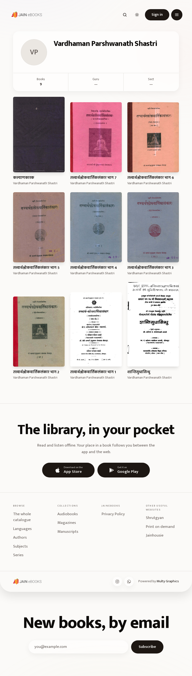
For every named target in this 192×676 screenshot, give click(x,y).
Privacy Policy (113, 514)
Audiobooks (67, 514)
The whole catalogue (22, 517)
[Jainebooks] (26, 14)
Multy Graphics (168, 581)
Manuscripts (67, 531)
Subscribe (147, 646)
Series (18, 555)
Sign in (157, 14)
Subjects (20, 546)
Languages (22, 529)
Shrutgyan (155, 518)
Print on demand (160, 526)
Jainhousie (154, 535)
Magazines (66, 522)
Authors (20, 537)
